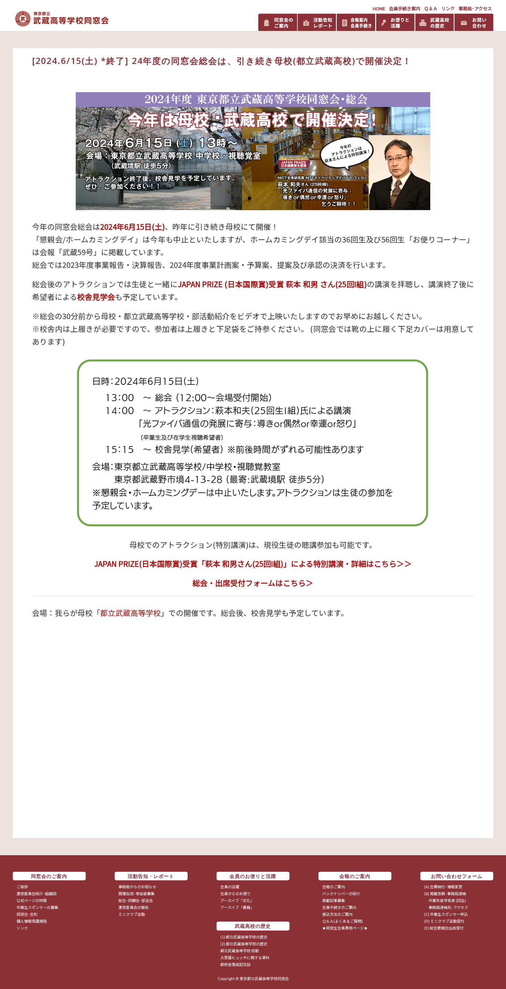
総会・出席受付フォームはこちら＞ (252, 582)
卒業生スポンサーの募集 (37, 907)
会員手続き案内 (404, 8)
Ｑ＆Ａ (431, 8)
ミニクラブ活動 (131, 914)
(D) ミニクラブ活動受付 (444, 921)
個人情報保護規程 (32, 921)
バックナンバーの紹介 (341, 893)
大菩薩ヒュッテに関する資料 (245, 957)
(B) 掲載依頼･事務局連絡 (445, 893)
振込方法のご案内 (337, 914)
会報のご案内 (333, 886)
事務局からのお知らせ (137, 886)
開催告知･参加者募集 (136, 893)
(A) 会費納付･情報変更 (443, 886)
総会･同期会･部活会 (135, 900)
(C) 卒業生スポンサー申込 (446, 914)
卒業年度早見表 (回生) (445, 900)
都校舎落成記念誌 (235, 964)
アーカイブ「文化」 (237, 900)
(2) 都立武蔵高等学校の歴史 (243, 943)
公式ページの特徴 (32, 900)
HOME (379, 8)
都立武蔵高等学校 (130, 612)
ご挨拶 (22, 886)
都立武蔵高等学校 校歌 (239, 950)
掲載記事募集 (333, 900)
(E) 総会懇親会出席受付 (444, 928)
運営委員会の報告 (133, 907)
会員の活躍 (229, 886)
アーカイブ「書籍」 (237, 907)
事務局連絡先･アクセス (446, 907)
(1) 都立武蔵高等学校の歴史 (243, 936)
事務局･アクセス (475, 8)
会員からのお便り (235, 893)
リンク (448, 8)
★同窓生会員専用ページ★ (345, 928)
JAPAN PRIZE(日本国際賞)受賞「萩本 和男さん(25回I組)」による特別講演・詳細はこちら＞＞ (253, 563)
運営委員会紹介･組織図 (36, 893)
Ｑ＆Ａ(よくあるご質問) (342, 921)
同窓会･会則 (27, 914)
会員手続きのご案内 (339, 907)
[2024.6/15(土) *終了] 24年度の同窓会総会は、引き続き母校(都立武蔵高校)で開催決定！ (222, 60)
